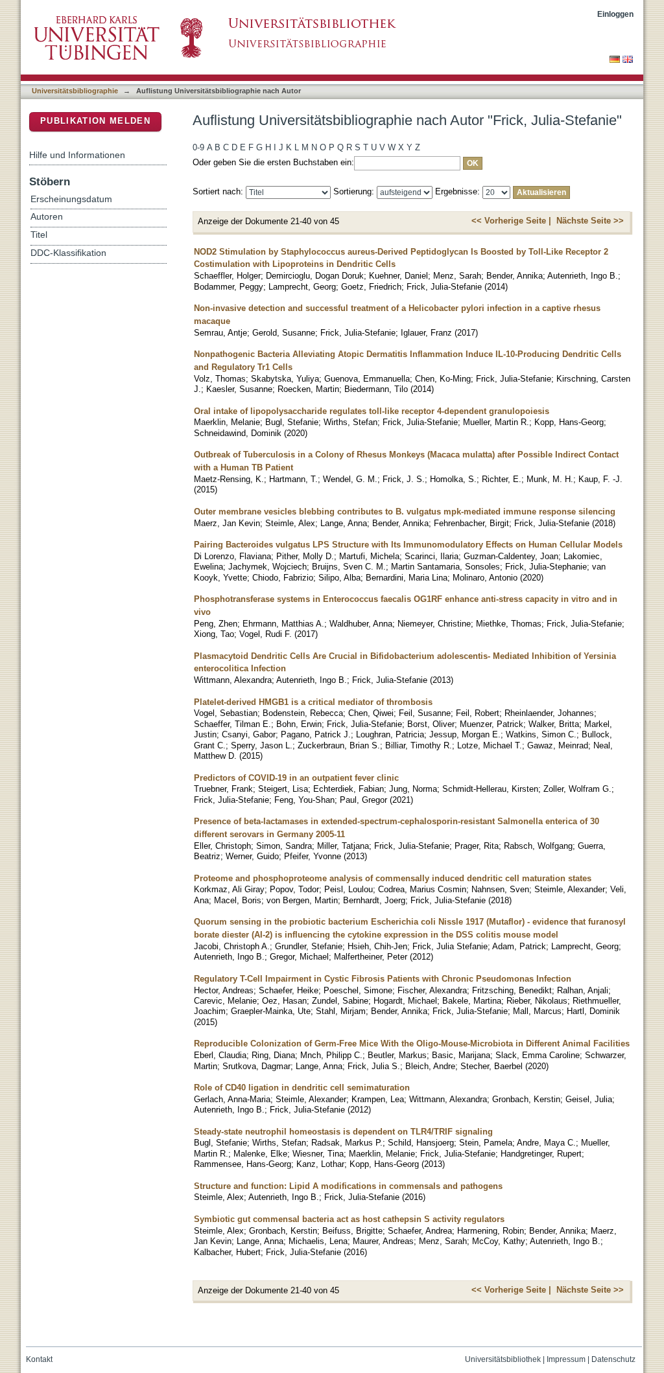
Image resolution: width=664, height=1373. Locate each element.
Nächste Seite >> (590, 220)
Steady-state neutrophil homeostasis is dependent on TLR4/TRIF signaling (343, 1131)
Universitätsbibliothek (503, 1359)
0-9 (198, 147)
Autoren (46, 217)
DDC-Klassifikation (68, 253)
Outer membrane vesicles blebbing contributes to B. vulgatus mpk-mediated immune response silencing (404, 511)
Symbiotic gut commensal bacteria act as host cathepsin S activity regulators (349, 1219)
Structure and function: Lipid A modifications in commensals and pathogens (348, 1186)
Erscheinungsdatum (71, 199)
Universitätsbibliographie (75, 91)
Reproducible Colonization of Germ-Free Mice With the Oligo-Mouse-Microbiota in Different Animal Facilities (412, 1043)
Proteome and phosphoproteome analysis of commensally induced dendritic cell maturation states (392, 878)
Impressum (566, 1359)
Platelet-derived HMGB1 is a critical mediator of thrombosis (313, 702)
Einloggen (615, 14)
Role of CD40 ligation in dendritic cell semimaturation (302, 1087)
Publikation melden (95, 121)
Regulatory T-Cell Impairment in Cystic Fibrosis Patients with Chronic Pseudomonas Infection (382, 979)
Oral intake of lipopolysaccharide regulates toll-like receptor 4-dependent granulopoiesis (371, 411)
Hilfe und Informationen (77, 155)
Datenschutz (613, 1359)
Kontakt (39, 1359)
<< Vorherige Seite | (511, 220)
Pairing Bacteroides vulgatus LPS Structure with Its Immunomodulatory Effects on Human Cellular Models (408, 544)
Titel (38, 235)
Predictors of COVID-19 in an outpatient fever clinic (296, 778)
